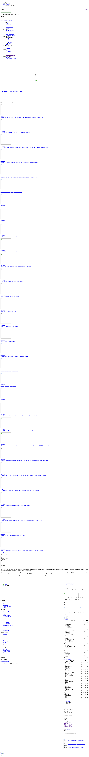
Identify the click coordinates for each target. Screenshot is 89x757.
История (8, 23)
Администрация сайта (11, 58)
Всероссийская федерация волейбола (76, 747)
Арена (7, 28)
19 (66, 725)
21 (69, 725)
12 (66, 724)
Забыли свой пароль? (5, 17)
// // (2, 753)
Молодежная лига (10, 34)
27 (64, 722)
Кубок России (9, 31)
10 (64, 724)
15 (70, 724)
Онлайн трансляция (10, 55)
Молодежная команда (8, 625)
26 (66, 726)
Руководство (8, 24)
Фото (7, 50)
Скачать (7, 53)
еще (64, 749)
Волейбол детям (9, 59)
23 (71, 725)
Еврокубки (8, 32)
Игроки (10, 38)
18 (65, 725)
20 (67, 725)
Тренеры (10, 39)
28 (65, 722)
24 (64, 726)
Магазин (8, 57)
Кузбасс (7, 46)
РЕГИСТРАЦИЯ (8, 20)
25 (65, 726)
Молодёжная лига (67, 659)
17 (64, 725)
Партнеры (8, 25)
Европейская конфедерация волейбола (76, 744)
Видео (7, 52)
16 (71, 724)
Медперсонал (9, 44)
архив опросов (67, 735)
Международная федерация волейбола (76, 740)
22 (70, 725)
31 (69, 722)
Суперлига (66, 619)
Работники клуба (9, 27)
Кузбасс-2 (8, 48)
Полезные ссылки (10, 60)
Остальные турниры (10, 35)
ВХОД (2, 20)
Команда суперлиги (7, 620)
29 (66, 722)
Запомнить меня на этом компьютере (10, 14)
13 (67, 724)
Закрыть (86, 9)
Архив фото (8, 51)
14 (69, 724)
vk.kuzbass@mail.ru (7, 4)
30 (67, 722)
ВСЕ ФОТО (68, 729)
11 (65, 724)
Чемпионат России (10, 30)
